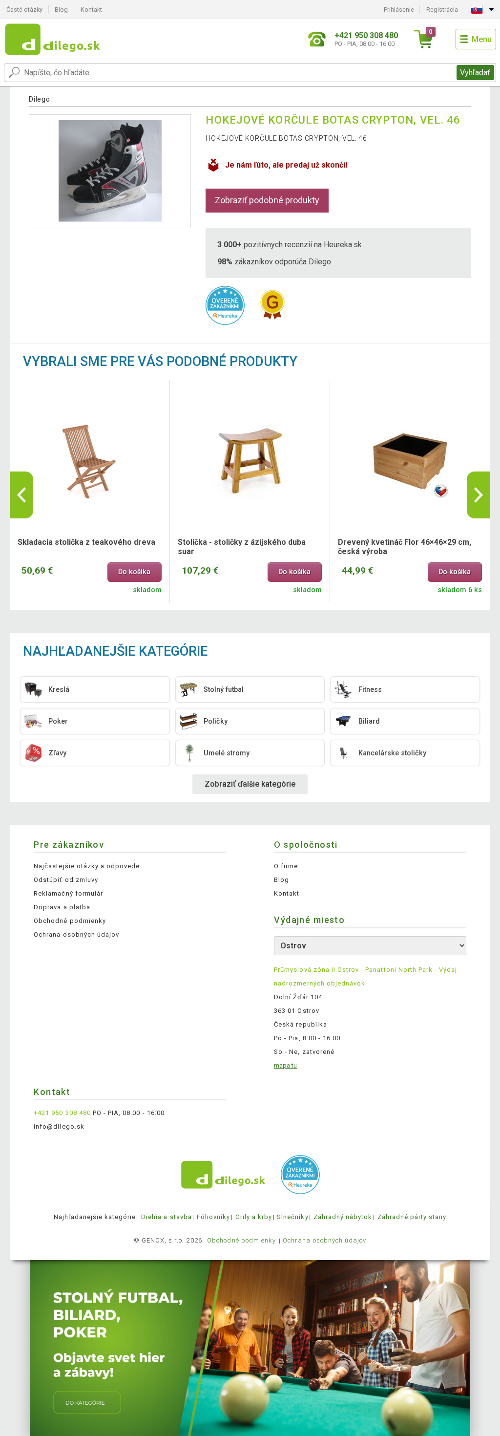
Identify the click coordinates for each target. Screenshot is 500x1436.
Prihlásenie (399, 9)
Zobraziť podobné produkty (267, 200)
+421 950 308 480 (62, 1112)
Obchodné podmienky (70, 920)
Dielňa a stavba (166, 1217)
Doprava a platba (62, 907)
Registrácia (442, 9)
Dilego (39, 99)
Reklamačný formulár (68, 893)
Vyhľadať (475, 72)
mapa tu (285, 1065)
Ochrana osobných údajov (76, 934)
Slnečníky (292, 1217)
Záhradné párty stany (412, 1217)
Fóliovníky (213, 1217)
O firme (286, 866)
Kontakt (91, 9)
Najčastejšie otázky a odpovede (87, 866)
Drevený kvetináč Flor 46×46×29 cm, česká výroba (404, 546)
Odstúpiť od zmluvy (66, 879)
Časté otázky (24, 9)
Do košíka (134, 572)
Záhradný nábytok (343, 1217)
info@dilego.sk (59, 1126)
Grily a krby (253, 1217)
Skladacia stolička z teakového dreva (86, 542)
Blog (61, 9)
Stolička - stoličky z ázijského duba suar (242, 546)
